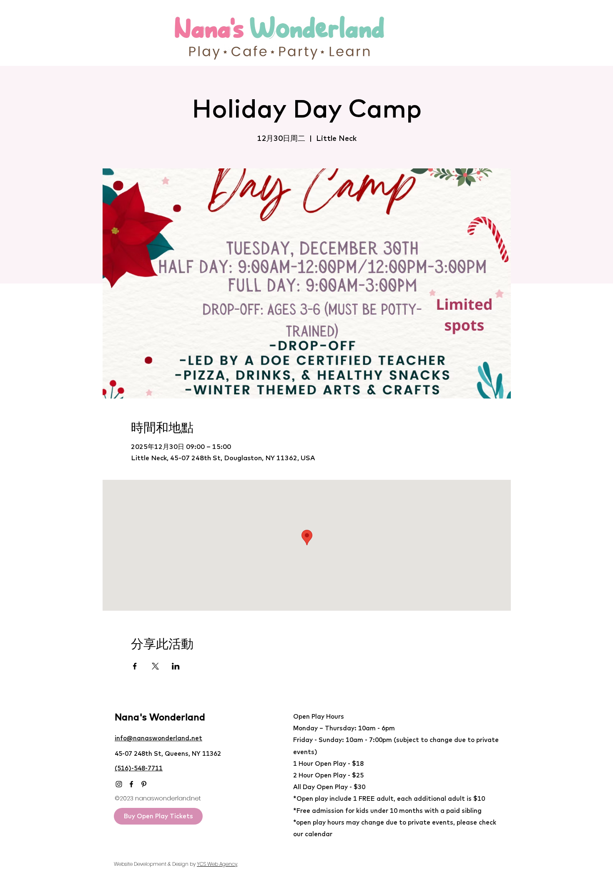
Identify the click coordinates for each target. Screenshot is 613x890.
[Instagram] (119, 784)
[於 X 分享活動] (155, 666)
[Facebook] (131, 784)
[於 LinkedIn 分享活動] (176, 666)
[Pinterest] (144, 784)
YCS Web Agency (217, 863)
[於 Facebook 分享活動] (135, 666)
